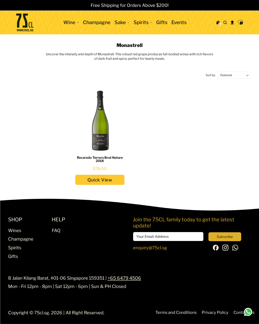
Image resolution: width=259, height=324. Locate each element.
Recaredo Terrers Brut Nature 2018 (100, 159)
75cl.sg (41, 312)
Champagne (96, 22)
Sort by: (211, 75)
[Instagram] (225, 249)
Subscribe (225, 236)
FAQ (56, 230)
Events (179, 22)
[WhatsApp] (235, 249)
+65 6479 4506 (124, 278)
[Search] (225, 22)
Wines (14, 230)
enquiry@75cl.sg (150, 247)
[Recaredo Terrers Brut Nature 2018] (100, 120)
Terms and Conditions (176, 312)
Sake (120, 22)
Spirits (141, 22)
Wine (69, 22)
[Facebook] (216, 249)
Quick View (99, 179)
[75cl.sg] (24, 22)
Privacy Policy (215, 312)
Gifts (161, 22)
